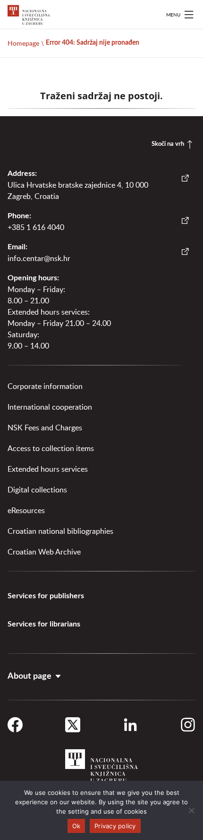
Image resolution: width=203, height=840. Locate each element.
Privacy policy (115, 826)
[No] (191, 810)
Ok (76, 826)
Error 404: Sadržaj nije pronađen (92, 43)
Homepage (23, 43)
